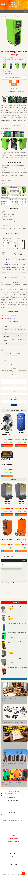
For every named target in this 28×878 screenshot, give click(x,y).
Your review (14, 377)
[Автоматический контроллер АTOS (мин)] (7, 455)
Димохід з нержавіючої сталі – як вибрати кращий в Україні (12, 764)
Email (14, 391)
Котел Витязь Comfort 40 (9, 797)
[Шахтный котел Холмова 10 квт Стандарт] (21, 491)
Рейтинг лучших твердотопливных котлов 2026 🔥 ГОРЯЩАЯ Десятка (14, 783)
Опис (3, 96)
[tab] (3, 96)
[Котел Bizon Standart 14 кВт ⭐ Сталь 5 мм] (7, 527)
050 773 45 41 (12, 318)
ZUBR (16, 16)
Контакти (14, 835)
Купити (14, 84)
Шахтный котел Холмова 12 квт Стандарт (7, 503)
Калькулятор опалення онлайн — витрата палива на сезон (12, 699)
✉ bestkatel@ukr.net (14, 6)
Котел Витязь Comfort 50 (17, 793)
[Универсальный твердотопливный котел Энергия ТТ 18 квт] (21, 527)
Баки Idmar (21, 432)
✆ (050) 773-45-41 (14, 4)
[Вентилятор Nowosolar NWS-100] (7, 422)
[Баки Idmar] (21, 422)
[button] (23, 560)
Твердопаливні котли (10, 16)
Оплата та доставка (14, 838)
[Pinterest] (16, 802)
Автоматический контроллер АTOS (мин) (7, 464)
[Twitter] (11, 802)
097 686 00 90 (12, 315)
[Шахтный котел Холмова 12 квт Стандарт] (7, 491)
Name (14, 386)
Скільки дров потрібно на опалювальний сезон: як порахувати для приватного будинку (14, 744)
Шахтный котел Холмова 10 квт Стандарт (21, 503)
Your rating (14, 374)
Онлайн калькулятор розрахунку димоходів (12, 820)
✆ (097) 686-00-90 (14, 2)
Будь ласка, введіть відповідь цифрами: (14, 397)
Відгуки (21, 96)
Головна (2, 16)
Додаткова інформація (12, 96)
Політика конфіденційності (14, 841)
